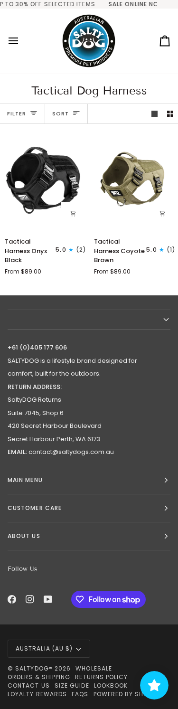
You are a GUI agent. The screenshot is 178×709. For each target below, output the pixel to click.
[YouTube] (48, 599)
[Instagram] (30, 599)
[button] (89, 320)
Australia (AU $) (44, 648)
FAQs (80, 694)
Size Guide (72, 685)
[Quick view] (73, 214)
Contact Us (29, 685)
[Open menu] (22, 41)
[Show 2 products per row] (170, 113)
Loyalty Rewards (37, 694)
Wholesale (93, 668)
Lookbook (111, 685)
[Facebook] (12, 599)
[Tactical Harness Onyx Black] (44, 180)
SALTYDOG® (34, 668)
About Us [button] (24, 536)
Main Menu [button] (25, 480)
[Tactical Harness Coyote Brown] (133, 180)
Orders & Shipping (39, 677)
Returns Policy (101, 677)
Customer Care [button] (35, 508)
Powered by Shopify (127, 694)
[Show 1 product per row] (154, 113)
